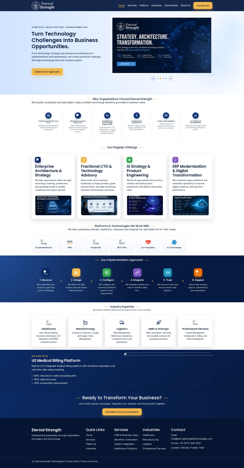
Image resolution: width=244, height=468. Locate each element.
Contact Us (203, 5)
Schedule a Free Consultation (122, 411)
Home (122, 5)
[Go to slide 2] (160, 80)
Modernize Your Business (49, 68)
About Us (185, 5)
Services (132, 5)
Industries (156, 5)
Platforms (91, 444)
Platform (144, 5)
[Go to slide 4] (166, 80)
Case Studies (171, 5)
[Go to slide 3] (163, 80)
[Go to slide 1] (157, 80)
